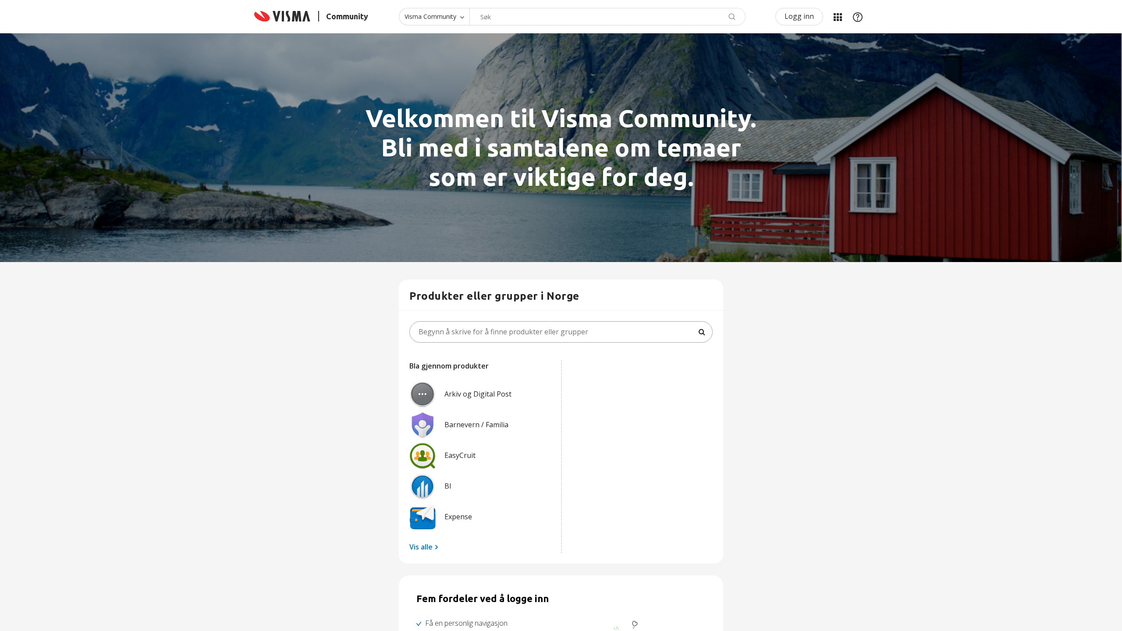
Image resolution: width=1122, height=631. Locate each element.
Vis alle (421, 547)
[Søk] (701, 332)
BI (447, 486)
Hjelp (858, 17)
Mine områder (837, 17)
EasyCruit (460, 455)
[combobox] (607, 16)
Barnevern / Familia (476, 424)
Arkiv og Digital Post (477, 394)
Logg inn (799, 16)
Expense (458, 516)
